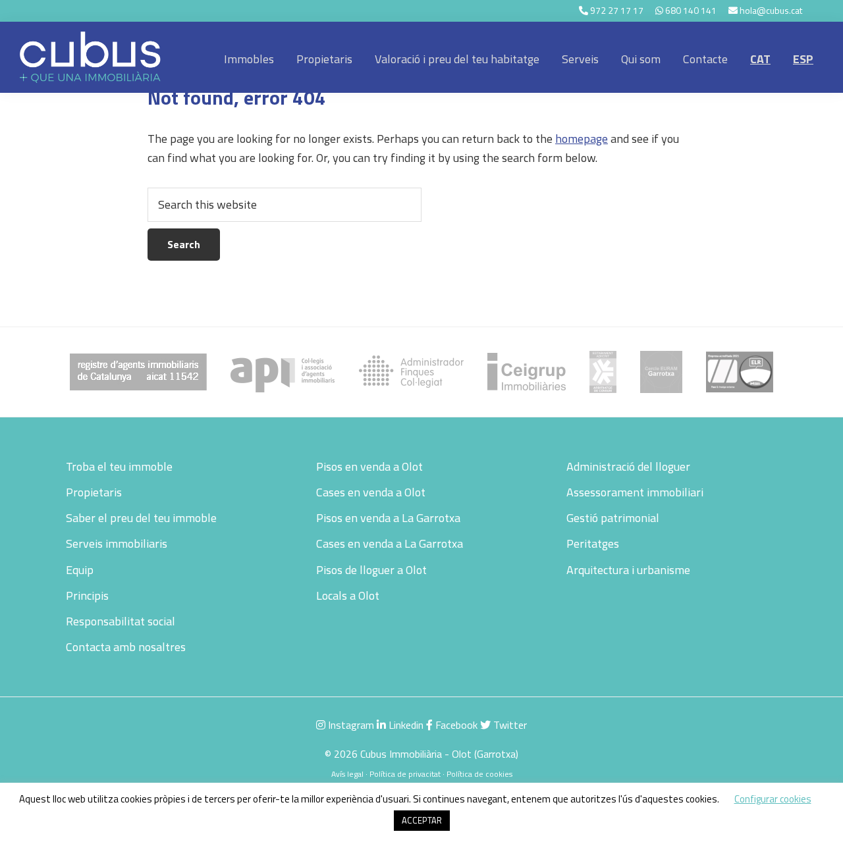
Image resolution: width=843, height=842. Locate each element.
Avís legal (347, 774)
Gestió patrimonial (612, 518)
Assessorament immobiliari (634, 492)
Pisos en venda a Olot (369, 466)
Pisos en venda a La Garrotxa (388, 518)
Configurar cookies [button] (772, 798)
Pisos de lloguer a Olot (371, 570)
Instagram (349, 725)
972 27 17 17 (616, 10)
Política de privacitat (405, 774)
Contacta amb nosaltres (126, 647)
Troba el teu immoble (119, 466)
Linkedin (404, 725)
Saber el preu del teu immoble (141, 518)
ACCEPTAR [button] (422, 820)
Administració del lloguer (628, 466)
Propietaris (94, 492)
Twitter (509, 725)
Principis (87, 595)
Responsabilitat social (120, 621)
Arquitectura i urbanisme (628, 570)
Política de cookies (479, 774)
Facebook (455, 725)
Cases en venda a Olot (370, 492)
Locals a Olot (347, 595)
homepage (581, 138)
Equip (80, 570)
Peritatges (592, 543)
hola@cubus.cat (771, 10)
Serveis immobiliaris (116, 543)
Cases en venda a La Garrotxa (389, 543)
